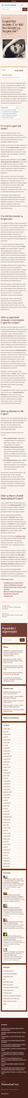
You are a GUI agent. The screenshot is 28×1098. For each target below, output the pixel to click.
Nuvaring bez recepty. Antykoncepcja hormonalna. (11, 607)
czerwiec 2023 (6, 789)
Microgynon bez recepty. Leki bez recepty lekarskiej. (12, 615)
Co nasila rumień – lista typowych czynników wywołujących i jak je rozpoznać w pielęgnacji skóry (12, 1054)
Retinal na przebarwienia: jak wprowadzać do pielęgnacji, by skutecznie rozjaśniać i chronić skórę (13, 937)
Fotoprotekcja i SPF (8, 976)
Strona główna (4, 1093)
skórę (5, 442)
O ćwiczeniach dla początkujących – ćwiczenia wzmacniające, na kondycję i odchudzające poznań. (13, 679)
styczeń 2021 (6, 811)
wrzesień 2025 (6, 759)
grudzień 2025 (6, 750)
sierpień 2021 (6, 797)
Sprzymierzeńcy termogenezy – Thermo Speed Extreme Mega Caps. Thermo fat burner (13, 667)
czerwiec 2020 (6, 827)
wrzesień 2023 (6, 786)
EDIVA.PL (14, 1)
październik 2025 (7, 756)
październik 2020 (7, 816)
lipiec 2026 (6, 731)
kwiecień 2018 (6, 849)
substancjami (8, 251)
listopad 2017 (6, 860)
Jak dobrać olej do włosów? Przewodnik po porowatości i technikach (13, 895)
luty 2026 (5, 745)
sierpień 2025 (6, 761)
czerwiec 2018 (6, 844)
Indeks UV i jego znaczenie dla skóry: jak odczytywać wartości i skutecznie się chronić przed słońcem (13, 1059)
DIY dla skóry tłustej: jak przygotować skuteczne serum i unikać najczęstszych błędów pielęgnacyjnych (12, 908)
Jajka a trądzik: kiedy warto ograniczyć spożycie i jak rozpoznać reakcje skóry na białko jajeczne (13, 1068)
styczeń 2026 (6, 748)
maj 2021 (5, 800)
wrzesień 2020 (6, 819)
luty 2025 (5, 778)
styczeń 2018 (6, 858)
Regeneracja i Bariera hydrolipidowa (12, 995)
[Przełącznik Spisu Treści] (17, 107)
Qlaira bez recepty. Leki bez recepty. (13, 591)
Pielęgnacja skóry (7, 993)
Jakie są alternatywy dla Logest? (10, 115)
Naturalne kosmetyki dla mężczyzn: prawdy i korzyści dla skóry (12, 692)
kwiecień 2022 (6, 794)
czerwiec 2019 (6, 833)
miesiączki (3, 183)
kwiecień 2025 (6, 772)
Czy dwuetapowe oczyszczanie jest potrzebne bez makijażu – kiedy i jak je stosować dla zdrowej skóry (13, 953)
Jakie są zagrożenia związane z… (10, 113)
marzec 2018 (6, 852)
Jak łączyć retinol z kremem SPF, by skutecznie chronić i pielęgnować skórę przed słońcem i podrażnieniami (13, 880)
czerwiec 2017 (6, 863)
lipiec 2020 (6, 825)
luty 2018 (5, 855)
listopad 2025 (6, 753)
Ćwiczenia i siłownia (8, 971)
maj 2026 (5, 737)
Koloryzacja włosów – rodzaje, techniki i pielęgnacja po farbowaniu (13, 697)
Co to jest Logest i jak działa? (9, 110)
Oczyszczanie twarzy (8, 990)
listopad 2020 (6, 814)
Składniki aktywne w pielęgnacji (11, 998)
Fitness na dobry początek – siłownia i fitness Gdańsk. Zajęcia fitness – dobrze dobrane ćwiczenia (13, 660)
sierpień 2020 (6, 822)
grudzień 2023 (6, 783)
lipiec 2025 (6, 764)
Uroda (4, 1004)
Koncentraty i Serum (8, 982)
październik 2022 (7, 792)
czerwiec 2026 (6, 734)
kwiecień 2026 (6, 739)
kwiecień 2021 (6, 803)
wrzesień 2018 (6, 836)
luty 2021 (5, 808)
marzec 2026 (6, 742)
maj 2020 (5, 830)
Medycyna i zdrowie (6, 18)
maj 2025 (5, 770)
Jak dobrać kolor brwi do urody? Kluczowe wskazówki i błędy (13, 922)
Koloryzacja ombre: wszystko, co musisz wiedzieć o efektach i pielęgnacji (13, 705)
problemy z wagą (20, 536)
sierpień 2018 (6, 838)
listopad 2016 (6, 866)
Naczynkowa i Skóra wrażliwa (10, 987)
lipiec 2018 (6, 841)
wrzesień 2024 (6, 781)
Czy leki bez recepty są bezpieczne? (11, 111)
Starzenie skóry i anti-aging (10, 1001)
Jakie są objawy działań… (8, 117)
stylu (24, 483)
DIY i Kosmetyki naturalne (10, 973)
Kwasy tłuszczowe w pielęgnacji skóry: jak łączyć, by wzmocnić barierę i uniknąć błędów (13, 1045)
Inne (4, 979)
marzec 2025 (6, 775)
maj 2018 (5, 847)
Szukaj (24, 9)
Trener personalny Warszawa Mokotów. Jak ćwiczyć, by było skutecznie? (13, 673)
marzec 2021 (6, 805)
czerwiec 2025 (6, 767)
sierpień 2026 (6, 728)
